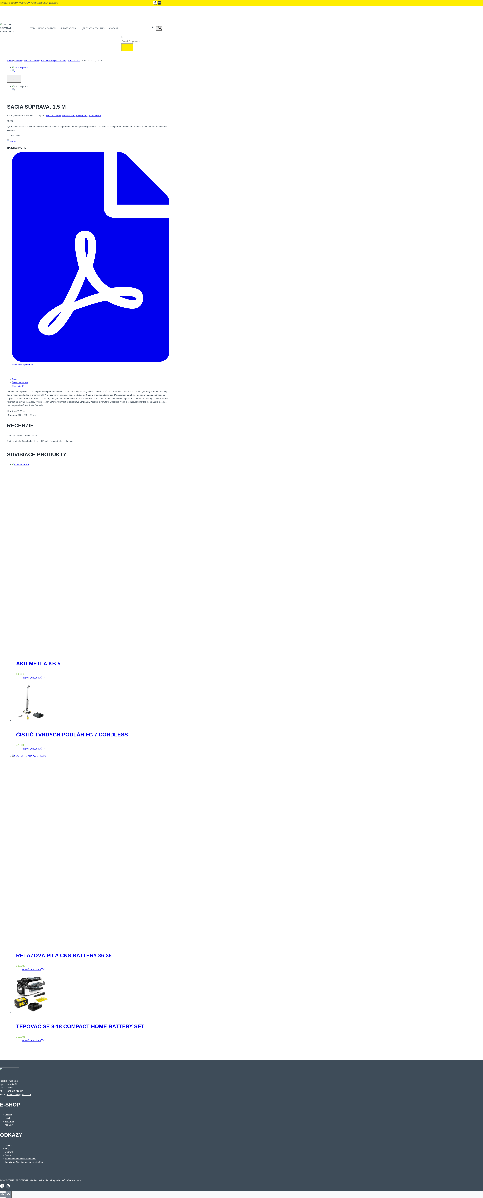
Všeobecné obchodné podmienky (20, 1159)
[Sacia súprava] (20, 67)
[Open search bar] (122, 37)
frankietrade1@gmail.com (46, 3)
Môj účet (9, 1125)
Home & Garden (53, 115)
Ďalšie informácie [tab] (20, 382)
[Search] (127, 47)
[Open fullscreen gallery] (14, 79)
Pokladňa (9, 1121)
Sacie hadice (95, 115)
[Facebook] (155, 3)
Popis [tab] (14, 379)
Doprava (9, 1152)
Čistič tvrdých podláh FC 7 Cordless (72, 735)
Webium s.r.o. (74, 1180)
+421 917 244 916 (26, 3)
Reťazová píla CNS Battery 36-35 (64, 955)
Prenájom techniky (94, 28)
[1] (13, 71)
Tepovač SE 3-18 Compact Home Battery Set (80, 1026)
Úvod (32, 28)
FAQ (7, 1148)
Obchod (8, 1115)
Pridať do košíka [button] (31, 678)
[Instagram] (159, 3)
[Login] (152, 28)
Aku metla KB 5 (38, 664)
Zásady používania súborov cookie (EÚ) (24, 1162)
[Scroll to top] (3, 1195)
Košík (7, 1118)
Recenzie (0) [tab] (18, 386)
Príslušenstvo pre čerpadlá (74, 115)
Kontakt (113, 28)
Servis (8, 1155)
